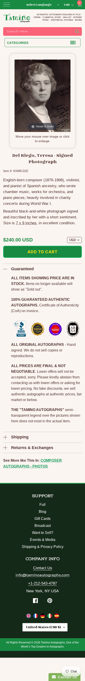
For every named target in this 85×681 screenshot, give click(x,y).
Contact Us (42, 568)
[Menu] (6, 4)
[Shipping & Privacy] (29, 616)
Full (42, 505)
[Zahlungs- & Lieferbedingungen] (43, 616)
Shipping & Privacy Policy (42, 547)
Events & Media (42, 540)
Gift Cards (42, 519)
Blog (42, 512)
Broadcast (42, 526)
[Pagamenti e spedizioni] (50, 616)
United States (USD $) (43, 627)
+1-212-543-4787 (42, 583)
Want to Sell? (42, 533)
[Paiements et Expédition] (36, 616)
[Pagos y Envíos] (57, 616)
